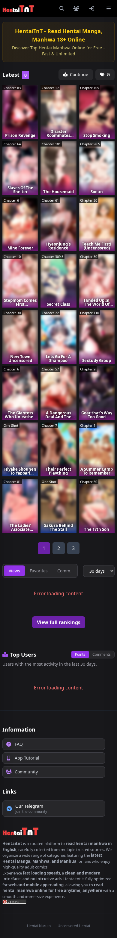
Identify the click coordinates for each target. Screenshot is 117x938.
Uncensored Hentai (74, 925)
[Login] (93, 8)
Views (14, 571)
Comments (101, 654)
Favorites (39, 571)
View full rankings (58, 622)
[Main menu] (109, 8)
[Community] (77, 8)
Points (80, 654)
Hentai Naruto (39, 925)
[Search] (62, 8)
